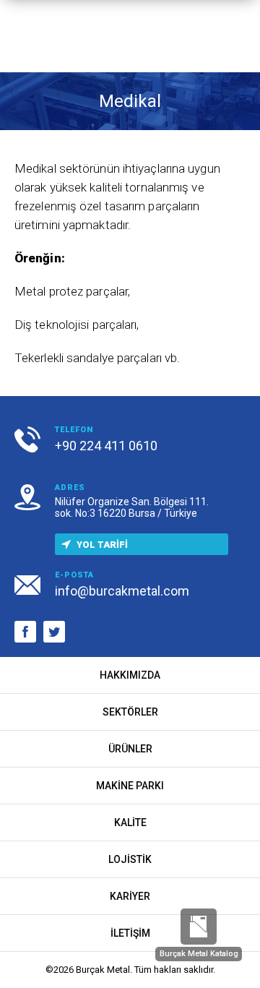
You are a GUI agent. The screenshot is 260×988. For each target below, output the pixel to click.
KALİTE (130, 822)
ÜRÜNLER (130, 749)
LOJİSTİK (130, 859)
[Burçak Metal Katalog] (199, 926)
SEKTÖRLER (130, 712)
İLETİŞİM (130, 933)
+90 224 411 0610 (106, 445)
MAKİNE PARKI (130, 785)
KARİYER (130, 896)
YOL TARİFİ (102, 544)
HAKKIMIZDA (130, 675)
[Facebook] (25, 632)
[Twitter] (54, 632)
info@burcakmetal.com (122, 590)
